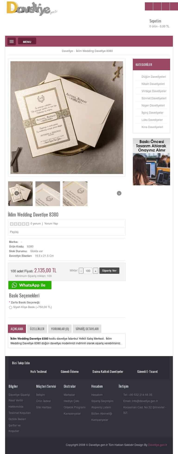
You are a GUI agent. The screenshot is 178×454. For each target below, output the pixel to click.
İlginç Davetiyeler (152, 112)
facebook (42, 363)
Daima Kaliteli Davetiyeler (107, 371)
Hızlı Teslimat (38, 371)
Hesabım (97, 394)
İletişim (40, 394)
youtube (35, 363)
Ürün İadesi (43, 401)
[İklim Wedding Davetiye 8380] (20, 193)
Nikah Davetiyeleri (153, 84)
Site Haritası (43, 407)
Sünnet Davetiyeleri (154, 98)
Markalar (69, 394)
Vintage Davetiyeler (154, 91)
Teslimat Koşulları (20, 413)
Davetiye (67, 51)
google (55, 363)
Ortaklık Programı (75, 407)
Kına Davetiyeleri (152, 127)
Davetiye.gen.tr (157, 445)
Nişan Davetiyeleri (153, 105)
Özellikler (37, 328)
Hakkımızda (16, 406)
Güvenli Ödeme (70, 371)
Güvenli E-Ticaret (147, 371)
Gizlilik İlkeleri (17, 419)
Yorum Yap (51, 223)
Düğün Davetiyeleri (154, 76)
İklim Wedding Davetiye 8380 (94, 51)
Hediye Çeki (71, 401)
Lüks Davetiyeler (152, 120)
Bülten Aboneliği (101, 413)
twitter (48, 363)
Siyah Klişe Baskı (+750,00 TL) (32, 307)
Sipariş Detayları (87, 328)
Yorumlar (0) (60, 328)
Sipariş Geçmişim (102, 401)
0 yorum (36, 223)
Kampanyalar (72, 413)
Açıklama (17, 328)
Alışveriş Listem (101, 407)
